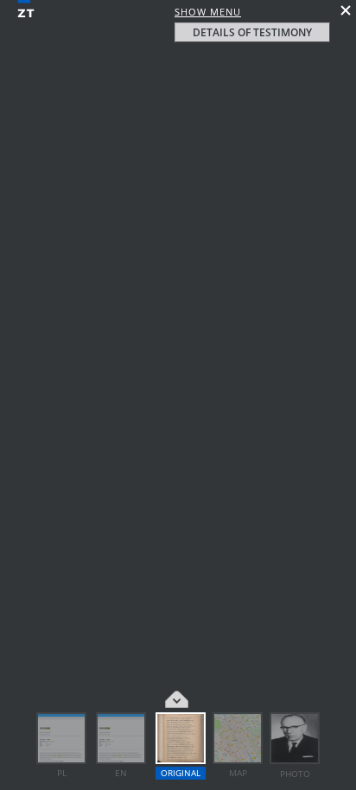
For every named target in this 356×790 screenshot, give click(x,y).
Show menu (208, 11)
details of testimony (252, 32)
